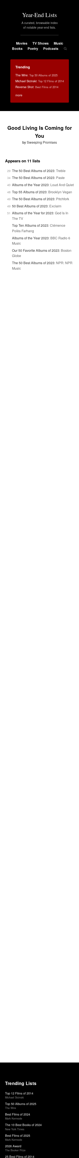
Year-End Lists (39, 15)
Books (17, 48)
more (18, 95)
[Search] (65, 48)
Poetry (33, 48)
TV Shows (40, 43)
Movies (21, 43)
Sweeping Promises (42, 142)
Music (58, 43)
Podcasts (50, 48)
